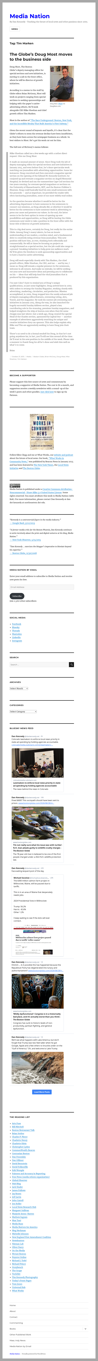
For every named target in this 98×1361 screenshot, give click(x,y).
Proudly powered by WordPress (34, 1354)
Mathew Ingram (19, 1217)
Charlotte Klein (19, 1143)
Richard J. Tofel (19, 1260)
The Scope (17, 1270)
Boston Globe (38, 357)
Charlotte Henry (19, 1140)
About (13, 1311)
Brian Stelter (18, 1133)
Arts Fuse (16, 1123)
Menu (14, 29)
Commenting (16, 1323)
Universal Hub (18, 1287)
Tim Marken (22, 359)
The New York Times (43, 465)
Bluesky (15, 627)
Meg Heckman (19, 1230)
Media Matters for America (24, 1227)
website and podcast (63, 455)
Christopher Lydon (21, 1147)
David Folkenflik (20, 1167)
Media (28, 357)
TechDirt (16, 1274)
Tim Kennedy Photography (25, 1277)
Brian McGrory (50, 357)
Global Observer (19, 1180)
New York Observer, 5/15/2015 (26, 540)
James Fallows (18, 1190)
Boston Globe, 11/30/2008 (24, 553)
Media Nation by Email (20, 1346)
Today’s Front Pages (21, 1280)
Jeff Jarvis (16, 1197)
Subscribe (17, 596)
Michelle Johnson (20, 1234)
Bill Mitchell (18, 1127)
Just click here (47, 392)
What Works (18, 1290)
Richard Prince (19, 1264)
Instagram (17, 641)
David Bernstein (19, 1163)
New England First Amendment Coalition (31, 1237)
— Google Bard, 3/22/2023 (22, 523)
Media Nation (30, 16)
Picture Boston (19, 1254)
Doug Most (61, 357)
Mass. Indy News (17, 1340)
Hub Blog (16, 1183)
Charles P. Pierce (19, 1137)
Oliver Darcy (18, 1247)
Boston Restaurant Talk (23, 1130)
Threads (16, 630)
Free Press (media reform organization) (31, 1177)
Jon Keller (16, 1203)
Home (13, 1305)
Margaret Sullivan (20, 1210)
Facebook (16, 624)
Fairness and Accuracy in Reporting (28, 1173)
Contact (13, 1317)
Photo (60, 104)
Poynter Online (19, 1257)
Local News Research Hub (24, 1207)
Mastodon (17, 634)
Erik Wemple (18, 1170)
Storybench (17, 1267)
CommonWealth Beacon (23, 1150)
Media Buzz (17, 1224)
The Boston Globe (31, 468)
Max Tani (16, 1220)
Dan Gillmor (18, 1160)
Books (13, 1329)
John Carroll (17, 1200)
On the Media (18, 1250)
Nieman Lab (18, 1244)
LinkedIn (16, 637)
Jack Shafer (17, 1187)
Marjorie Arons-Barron (23, 1214)
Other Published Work (20, 1335)
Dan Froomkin (19, 1157)
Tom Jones (17, 1284)
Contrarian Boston (21, 1153)
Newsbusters (18, 1240)
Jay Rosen (16, 1193)
